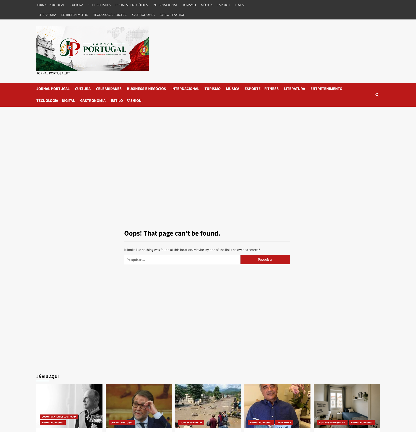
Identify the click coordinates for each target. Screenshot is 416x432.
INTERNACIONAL (165, 5)
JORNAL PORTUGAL (50, 5)
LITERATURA (47, 14)
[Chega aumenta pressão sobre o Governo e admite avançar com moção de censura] (139, 406)
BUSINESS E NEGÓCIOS (131, 5)
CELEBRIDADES (99, 5)
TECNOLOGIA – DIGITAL (110, 14)
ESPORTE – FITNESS (231, 5)
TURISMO (189, 5)
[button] (377, 94)
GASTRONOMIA (143, 14)
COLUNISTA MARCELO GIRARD (59, 417)
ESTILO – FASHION (172, 14)
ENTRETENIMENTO (74, 14)
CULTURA (76, 5)
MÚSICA (207, 5)
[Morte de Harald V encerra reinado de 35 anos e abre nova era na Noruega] (69, 406)
